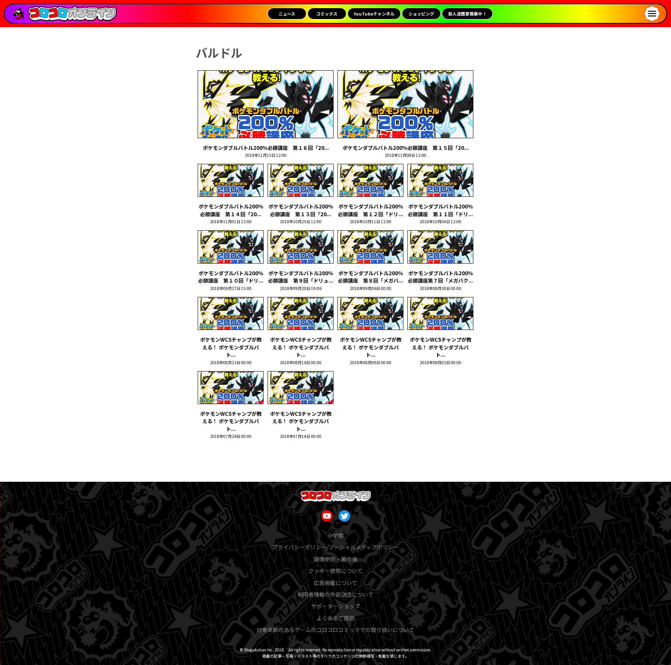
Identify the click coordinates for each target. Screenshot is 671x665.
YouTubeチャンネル (374, 13)
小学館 (335, 535)
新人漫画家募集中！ (467, 13)
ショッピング (421, 13)
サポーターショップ (335, 606)
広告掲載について (335, 583)
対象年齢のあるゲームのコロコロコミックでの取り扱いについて (335, 630)
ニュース (286, 13)
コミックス (326, 13)
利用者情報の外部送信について (335, 594)
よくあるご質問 (335, 618)
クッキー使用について (335, 571)
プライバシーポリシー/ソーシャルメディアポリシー (335, 547)
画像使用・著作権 (335, 559)
